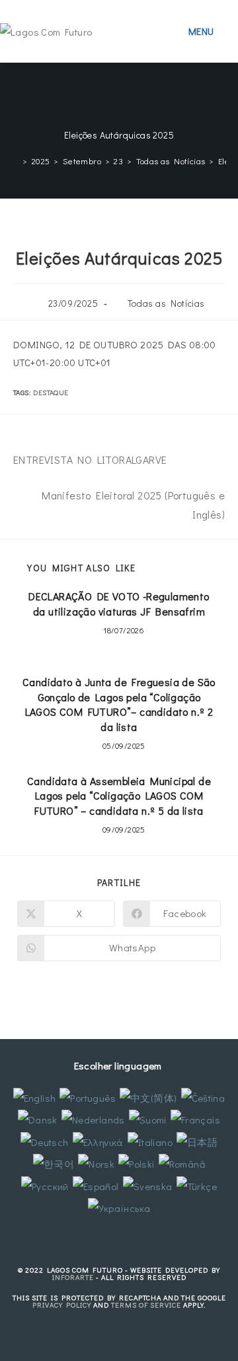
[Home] (15, 160)
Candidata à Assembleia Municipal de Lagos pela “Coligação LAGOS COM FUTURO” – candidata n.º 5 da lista (119, 795)
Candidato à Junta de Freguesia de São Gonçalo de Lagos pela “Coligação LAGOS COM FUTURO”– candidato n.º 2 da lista (119, 704)
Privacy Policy (61, 1305)
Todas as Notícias (166, 303)
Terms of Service (146, 1305)
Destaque (50, 392)
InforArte (73, 1277)
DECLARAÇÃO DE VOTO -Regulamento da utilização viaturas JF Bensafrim (118, 603)
